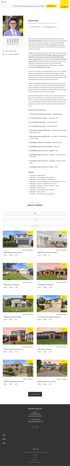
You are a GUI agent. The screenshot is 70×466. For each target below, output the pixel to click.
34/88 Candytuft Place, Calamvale (12, 252)
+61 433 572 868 (34, 27)
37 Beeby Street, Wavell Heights (12, 317)
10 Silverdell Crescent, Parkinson (46, 381)
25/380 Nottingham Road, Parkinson (13, 381)
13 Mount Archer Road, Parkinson (12, 349)
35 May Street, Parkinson (44, 349)
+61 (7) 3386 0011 (36, 419)
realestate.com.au (57, 55)
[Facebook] (33, 427)
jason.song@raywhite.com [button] (50, 27)
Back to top (36, 449)
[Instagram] (36, 427)
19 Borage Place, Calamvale (11, 284)
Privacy (35, 455)
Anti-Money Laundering (35, 462)
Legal (35, 457)
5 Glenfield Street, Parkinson (45, 284)
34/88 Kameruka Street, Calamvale (47, 252)
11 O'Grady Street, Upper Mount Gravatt (49, 317)
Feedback (35, 459)
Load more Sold (35, 394)
